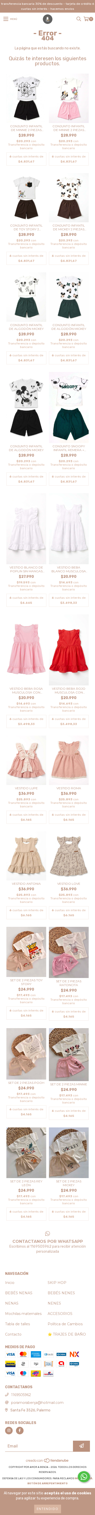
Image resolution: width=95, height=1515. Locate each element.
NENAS (11, 1303)
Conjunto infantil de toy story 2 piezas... (26, 227)
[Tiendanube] (47, 1462)
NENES (54, 1303)
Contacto (13, 1334)
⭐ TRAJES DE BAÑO (67, 1334)
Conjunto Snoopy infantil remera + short (68, 448)
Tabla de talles (17, 1324)
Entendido (48, 1509)
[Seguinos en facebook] (20, 1430)
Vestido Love (68, 884)
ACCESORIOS (60, 1313)
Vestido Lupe (26, 788)
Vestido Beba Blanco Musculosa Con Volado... (68, 569)
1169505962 (21, 1395)
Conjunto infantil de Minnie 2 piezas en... (26, 128)
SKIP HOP (57, 1282)
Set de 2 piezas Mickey (68, 1183)
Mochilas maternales (23, 1313)
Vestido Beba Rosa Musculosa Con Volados (26, 690)
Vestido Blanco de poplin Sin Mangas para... (26, 569)
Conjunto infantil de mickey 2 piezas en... (68, 227)
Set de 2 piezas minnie (68, 1084)
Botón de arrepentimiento (47, 1483)
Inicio (9, 1282)
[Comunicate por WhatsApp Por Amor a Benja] (84, 1476)
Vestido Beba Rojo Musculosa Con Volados (68, 690)
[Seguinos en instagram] (9, 1430)
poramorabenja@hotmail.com (37, 1402)
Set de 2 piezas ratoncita (68, 983)
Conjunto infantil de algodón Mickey (26, 327)
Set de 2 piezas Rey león (26, 1183)
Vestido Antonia (26, 884)
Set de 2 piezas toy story (26, 982)
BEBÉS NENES (61, 1293)
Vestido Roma (68, 788)
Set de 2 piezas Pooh (26, 1083)
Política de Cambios (65, 1324)
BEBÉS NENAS (18, 1293)
